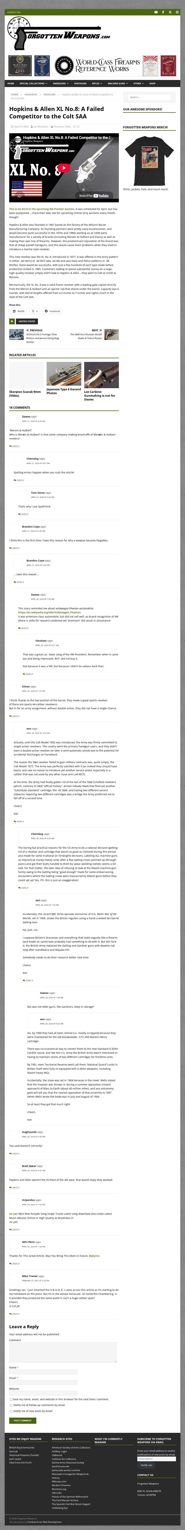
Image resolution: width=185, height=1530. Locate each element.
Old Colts (57, 1492)
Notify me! (146, 1465)
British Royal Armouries (21, 1447)
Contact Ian (13, 12)
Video (68, 126)
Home (10, 83)
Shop (152, 83)
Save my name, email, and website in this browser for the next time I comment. (61, 1399)
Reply (16, 446)
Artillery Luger (59, 1451)
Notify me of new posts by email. (33, 1411)
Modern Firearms (61, 1485)
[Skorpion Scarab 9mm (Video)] (26, 375)
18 (78, 126)
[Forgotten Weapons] (59, 49)
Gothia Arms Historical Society (68, 1462)
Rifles (95, 83)
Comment (15, 1340)
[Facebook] (163, 12)
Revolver (59, 126)
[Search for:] (149, 97)
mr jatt (13, 1213)
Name (13, 1367)
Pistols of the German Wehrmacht (70, 1496)
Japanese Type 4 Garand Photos (64, 391)
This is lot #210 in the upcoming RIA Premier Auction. (42, 209)
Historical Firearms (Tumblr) (24, 1455)
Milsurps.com (59, 1481)
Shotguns (80, 83)
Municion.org (59, 1489)
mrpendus (28, 1200)
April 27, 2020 (21, 126)
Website (14, 1388)
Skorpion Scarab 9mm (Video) (25, 394)
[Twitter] (170, 12)
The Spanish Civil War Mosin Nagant (71, 1504)
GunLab (13, 1451)
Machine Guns (116, 83)
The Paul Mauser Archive (65, 1500)
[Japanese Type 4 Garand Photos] (64, 373)
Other (137, 83)
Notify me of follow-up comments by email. (40, 1405)
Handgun (31, 94)
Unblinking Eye (60, 1508)
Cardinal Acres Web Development (44, 1521)
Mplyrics (94, 1256)
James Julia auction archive (66, 1470)
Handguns (59, 83)
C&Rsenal (57, 1455)
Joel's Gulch (15, 1459)
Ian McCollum (41, 126)
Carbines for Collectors (64, 1459)
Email (13, 1378)
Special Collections (32, 83)
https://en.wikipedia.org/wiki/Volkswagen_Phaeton (49, 612)
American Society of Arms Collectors (71, 1447)
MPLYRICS (28, 1242)
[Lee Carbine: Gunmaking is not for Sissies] (101, 375)
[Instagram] (177, 12)
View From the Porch (20, 1462)
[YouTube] (156, 12)
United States (27, 321)
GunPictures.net (60, 1466)
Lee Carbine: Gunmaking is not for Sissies (99, 395)
